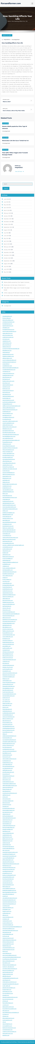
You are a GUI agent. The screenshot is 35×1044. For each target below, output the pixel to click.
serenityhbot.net (7, 844)
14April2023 (7, 39)
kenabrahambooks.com (8, 642)
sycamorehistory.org (8, 922)
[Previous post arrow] (31, 100)
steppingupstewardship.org (9, 903)
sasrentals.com (6, 520)
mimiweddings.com (7, 1025)
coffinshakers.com (7, 680)
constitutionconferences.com (10, 793)
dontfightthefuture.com (8, 455)
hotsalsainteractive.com (8, 329)
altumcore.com (6, 802)
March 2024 (7, 244)
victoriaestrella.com (7, 764)
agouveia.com (6, 1010)
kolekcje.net (5, 552)
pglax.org (5, 734)
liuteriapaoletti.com (7, 737)
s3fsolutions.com (7, 444)
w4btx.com (5, 510)
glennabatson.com (7, 627)
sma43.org (5, 896)
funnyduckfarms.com (8, 993)
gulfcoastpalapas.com (8, 816)
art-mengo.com (6, 701)
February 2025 (7, 213)
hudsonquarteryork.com (8, 949)
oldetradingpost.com (8, 425)
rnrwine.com (6, 1004)
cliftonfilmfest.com (7, 461)
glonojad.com (6, 663)
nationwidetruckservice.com (9, 758)
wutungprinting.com (7, 724)
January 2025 (7, 216)
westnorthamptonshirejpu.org (10, 409)
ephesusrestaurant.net (8, 941)
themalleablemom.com (8, 688)
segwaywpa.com (6, 814)
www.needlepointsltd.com (9, 888)
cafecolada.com (6, 598)
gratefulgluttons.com (8, 589)
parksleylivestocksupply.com (9, 571)
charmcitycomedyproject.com (10, 672)
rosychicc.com (6, 581)
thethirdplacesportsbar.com (9, 940)
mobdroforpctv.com (7, 590)
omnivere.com (6, 339)
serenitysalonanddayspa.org (9, 331)
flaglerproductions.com (8, 631)
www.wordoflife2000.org (8, 472)
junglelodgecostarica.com (9, 713)
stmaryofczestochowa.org (9, 682)
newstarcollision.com (8, 518)
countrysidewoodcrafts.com (9, 360)
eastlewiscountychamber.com (10, 619)
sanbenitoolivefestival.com (9, 594)
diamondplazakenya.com (9, 961)
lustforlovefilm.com (7, 648)
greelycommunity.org (8, 657)
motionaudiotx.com (7, 1020)
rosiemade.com (6, 499)
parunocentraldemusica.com (10, 955)
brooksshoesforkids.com (9, 808)
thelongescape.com (7, 709)
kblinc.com (5, 493)
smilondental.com (7, 516)
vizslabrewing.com (7, 486)
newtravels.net (6, 352)
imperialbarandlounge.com (9, 463)
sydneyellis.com (6, 533)
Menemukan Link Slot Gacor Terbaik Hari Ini (15, 140)
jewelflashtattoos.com (8, 375)
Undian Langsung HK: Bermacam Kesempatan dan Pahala (18, 292)
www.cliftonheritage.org (8, 894)
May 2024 (6, 238)
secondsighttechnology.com (9, 522)
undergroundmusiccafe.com (9, 1031)
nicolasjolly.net (6, 650)
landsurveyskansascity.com (9, 875)
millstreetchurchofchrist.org (9, 982)
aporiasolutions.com (8, 812)
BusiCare (24, 1042)
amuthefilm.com (7, 646)
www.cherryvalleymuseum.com (10, 421)
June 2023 (6, 269)
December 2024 (8, 218)
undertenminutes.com (8, 337)
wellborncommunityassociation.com (11, 405)
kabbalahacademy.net (8, 514)
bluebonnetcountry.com (8, 381)
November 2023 (8, 255)
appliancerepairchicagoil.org (9, 362)
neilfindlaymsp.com (7, 770)
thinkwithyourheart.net (8, 466)
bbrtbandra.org (6, 379)
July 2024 (6, 232)
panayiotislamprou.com (8, 400)
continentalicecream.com (9, 634)
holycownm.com (7, 756)
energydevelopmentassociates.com (11, 440)
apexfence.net (6, 1035)
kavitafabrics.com (7, 753)
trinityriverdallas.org (7, 558)
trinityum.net (6, 936)
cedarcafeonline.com (8, 333)
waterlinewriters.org (7, 819)
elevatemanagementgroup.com (10, 997)
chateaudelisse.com (7, 404)
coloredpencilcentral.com (9, 459)
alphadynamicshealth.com (9, 987)
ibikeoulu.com (6, 678)
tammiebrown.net (7, 705)
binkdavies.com (6, 638)
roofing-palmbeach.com (8, 453)
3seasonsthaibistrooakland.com (10, 562)
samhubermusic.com (8, 1033)
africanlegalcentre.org (8, 653)
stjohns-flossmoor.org (8, 745)
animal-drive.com (7, 804)
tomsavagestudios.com (8, 543)
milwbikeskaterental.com (9, 728)
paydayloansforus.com (8, 354)
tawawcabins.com (7, 476)
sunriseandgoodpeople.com (9, 739)
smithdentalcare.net (7, 1029)
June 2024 (6, 235)
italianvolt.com (6, 482)
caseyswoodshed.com (8, 787)
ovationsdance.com (7, 548)
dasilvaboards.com (7, 625)
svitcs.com (5, 796)
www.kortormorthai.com (9, 869)
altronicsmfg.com (7, 344)
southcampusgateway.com (9, 402)
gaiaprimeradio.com (7, 703)
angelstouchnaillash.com (9, 512)
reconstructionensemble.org (9, 751)
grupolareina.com (7, 419)
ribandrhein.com (7, 550)
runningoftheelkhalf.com (8, 858)
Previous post (6, 99)
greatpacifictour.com (8, 762)
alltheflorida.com (7, 976)
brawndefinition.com (8, 632)
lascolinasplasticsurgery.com (10, 892)
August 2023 (7, 263)
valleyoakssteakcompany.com (10, 785)
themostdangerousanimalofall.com (11, 613)
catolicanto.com (6, 554)
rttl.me (4, 1022)
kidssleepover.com (7, 350)
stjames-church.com (8, 667)
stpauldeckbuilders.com (8, 877)
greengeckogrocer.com (8, 526)
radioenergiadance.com (8, 396)
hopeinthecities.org (7, 587)
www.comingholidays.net (9, 604)
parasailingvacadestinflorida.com (11, 983)
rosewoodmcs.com (7, 920)
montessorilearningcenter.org (10, 968)
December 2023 (8, 252)
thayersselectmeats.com (9, 810)
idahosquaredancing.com (9, 474)
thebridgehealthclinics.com (9, 817)
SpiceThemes (30, 1042)
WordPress (14, 1042)
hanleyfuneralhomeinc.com (9, 505)
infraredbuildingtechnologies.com (11, 434)
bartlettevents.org (7, 415)
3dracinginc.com (7, 610)
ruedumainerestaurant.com (9, 659)
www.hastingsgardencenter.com (10, 930)
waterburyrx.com (7, 777)
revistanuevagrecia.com (8, 665)
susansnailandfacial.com (8, 848)
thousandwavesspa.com (8, 766)
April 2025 (6, 207)
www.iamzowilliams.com (8, 928)
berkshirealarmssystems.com (10, 484)
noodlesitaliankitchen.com (9, 369)
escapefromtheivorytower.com (10, 447)
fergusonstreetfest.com (8, 970)
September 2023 (8, 260)
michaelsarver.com (7, 524)
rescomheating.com (7, 1023)
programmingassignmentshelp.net (11, 348)
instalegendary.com (7, 365)
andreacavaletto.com (8, 569)
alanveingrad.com (7, 720)
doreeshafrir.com (7, 671)
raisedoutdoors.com (7, 465)
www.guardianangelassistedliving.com (12, 957)
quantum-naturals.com (8, 966)
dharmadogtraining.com (8, 1018)
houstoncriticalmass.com (9, 611)
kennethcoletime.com (8, 690)
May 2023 (6, 272)
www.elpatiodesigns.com (9, 947)
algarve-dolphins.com (8, 718)
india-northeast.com (8, 451)
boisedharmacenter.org (8, 573)
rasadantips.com (7, 341)
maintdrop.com (6, 386)
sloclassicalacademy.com (9, 623)
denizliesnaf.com (7, 791)
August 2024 (7, 230)
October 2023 (7, 258)
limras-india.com (7, 318)
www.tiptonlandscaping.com (9, 901)
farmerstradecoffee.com (8, 827)
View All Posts (18, 171)
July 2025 (6, 202)
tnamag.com (6, 806)
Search (6, 188)
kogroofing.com (6, 392)
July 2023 (6, 266)
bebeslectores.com (7, 428)
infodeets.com (6, 327)
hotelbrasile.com (7, 411)
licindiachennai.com (7, 323)
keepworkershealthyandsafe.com (10, 367)
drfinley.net (5, 1001)
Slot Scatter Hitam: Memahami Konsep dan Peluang (16, 295)
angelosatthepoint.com (8, 781)
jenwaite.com (6, 995)
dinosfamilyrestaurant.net (9, 432)
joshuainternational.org (8, 846)
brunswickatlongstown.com (9, 693)
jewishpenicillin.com (7, 541)
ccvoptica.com (6, 905)
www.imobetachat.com (8, 833)
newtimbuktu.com (7, 342)
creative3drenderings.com (9, 825)
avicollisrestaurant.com (8, 772)
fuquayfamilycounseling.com (9, 1008)
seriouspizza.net (6, 798)
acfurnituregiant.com (8, 335)
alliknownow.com (7, 617)
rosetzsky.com (6, 661)
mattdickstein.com (7, 835)
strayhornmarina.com (8, 629)
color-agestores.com (8, 575)
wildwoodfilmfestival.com (9, 407)
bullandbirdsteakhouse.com (9, 890)
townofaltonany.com (8, 732)
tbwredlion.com (6, 962)
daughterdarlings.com (8, 325)
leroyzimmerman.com (8, 999)
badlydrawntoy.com (7, 837)
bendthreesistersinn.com (9, 743)
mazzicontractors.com (8, 938)
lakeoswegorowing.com (8, 1006)
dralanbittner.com (7, 487)
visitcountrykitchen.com (8, 716)
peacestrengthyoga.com (8, 861)
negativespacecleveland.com (9, 735)
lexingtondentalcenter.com (9, 531)
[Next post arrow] (31, 109)
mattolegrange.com (7, 711)
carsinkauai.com (6, 980)
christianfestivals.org (8, 714)
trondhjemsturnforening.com (10, 959)
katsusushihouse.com (8, 655)
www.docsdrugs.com (8, 882)
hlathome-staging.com (8, 528)
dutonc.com (5, 707)
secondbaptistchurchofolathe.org (11, 1012)
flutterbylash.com (7, 989)
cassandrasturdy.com (8, 592)
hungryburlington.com (8, 692)
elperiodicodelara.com (8, 320)
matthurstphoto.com (8, 974)
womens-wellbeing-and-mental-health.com (13, 545)
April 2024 (6, 241)
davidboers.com (6, 831)
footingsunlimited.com (8, 878)
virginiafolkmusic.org (8, 547)
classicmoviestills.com (8, 596)
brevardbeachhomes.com (9, 445)
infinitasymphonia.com (8, 651)
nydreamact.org (6, 371)
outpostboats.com (7, 583)
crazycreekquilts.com (8, 636)
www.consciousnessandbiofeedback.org (12, 926)
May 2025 (6, 204)
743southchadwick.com (8, 449)
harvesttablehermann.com (9, 436)
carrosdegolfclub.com (8, 438)
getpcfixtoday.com (7, 377)
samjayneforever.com (8, 972)
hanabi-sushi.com (7, 911)
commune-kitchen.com (8, 644)
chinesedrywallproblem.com (9, 741)
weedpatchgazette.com (8, 491)
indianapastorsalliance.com (9, 783)
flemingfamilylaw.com (8, 1002)
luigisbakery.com (7, 909)
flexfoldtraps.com (7, 865)
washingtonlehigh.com (8, 907)
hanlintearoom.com (7, 991)
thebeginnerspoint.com (8, 602)
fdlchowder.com (6, 886)
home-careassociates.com (9, 568)
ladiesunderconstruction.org (9, 426)
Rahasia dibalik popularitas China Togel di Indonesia (16, 282)
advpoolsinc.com (7, 779)
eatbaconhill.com (7, 346)
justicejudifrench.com (8, 684)
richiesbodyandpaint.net (8, 321)
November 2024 (8, 221)
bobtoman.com (6, 388)
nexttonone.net (6, 842)
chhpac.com (5, 1016)
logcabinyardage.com (8, 829)
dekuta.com (5, 915)
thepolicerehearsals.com (8, 615)
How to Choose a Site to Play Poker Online (14, 110)
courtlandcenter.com (8, 768)
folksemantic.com (7, 478)
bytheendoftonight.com (8, 585)
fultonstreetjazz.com (8, 413)
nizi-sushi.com (6, 699)
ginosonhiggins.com (7, 722)
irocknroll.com (6, 470)
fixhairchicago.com (7, 789)
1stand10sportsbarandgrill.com (10, 508)
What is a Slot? (7, 101)
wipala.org (5, 577)
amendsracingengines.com (9, 867)
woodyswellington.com (8, 943)
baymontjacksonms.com (9, 730)
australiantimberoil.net (8, 430)
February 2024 (7, 246)
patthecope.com (6, 795)
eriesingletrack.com (7, 495)
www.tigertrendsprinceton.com (10, 852)
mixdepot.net (6, 919)
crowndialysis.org (7, 535)
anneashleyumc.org (7, 873)
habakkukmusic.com (7, 840)
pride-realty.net (6, 985)
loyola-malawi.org (7, 579)
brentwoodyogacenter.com (9, 899)
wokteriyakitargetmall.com (9, 529)
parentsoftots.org (7, 823)
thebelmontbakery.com (8, 356)
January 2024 (7, 249)
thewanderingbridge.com (9, 686)
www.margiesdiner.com (8, 884)
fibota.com (5, 951)
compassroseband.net (8, 800)
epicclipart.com (6, 383)
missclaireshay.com (7, 316)
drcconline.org (6, 774)
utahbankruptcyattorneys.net (10, 468)
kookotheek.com (7, 398)
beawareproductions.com (9, 674)
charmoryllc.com (7, 608)
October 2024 (7, 224)
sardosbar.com (6, 480)
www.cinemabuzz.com (8, 917)
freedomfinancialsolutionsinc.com (11, 863)
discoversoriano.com (8, 600)
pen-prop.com (6, 850)
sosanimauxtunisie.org (8, 390)
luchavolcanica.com (7, 755)
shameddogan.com (7, 821)
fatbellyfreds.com (7, 945)
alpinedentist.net (7, 394)
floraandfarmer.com (11, 3)
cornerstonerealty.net (8, 924)
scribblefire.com (6, 564)
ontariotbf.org (6, 363)
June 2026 (6, 199)
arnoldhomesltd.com (8, 457)
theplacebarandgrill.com (8, 775)
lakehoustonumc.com (8, 838)
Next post (5, 108)
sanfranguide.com (7, 606)
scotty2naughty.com (7, 669)
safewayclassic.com (7, 358)
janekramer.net (6, 697)
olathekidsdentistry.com (8, 503)
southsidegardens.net (8, 934)
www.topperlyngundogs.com (9, 856)
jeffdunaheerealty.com (8, 859)
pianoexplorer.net (7, 932)
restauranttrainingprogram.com (10, 537)
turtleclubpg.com (7, 760)
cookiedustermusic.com (8, 749)
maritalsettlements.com (8, 726)
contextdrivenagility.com (9, 676)
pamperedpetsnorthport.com (10, 497)
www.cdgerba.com (7, 953)
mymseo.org (6, 1014)
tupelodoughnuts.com (8, 501)
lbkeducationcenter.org (8, 556)
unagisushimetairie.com (8, 373)
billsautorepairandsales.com (9, 964)
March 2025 (7, 210)
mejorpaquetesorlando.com (9, 507)
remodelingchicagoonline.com (10, 898)
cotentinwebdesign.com (8, 423)
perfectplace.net (6, 560)
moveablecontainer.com (8, 417)
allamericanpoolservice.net (9, 539)
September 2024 (8, 227)
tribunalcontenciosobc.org (9, 621)
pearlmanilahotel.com (8, 384)
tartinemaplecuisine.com (9, 695)
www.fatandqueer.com (8, 871)
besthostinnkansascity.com (9, 1027)
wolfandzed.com (6, 913)
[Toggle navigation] (32, 3)
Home (9, 21)
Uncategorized (15, 39)
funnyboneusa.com (7, 747)
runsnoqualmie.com (7, 880)
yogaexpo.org (6, 566)
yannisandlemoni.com (8, 489)
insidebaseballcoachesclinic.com (10, 978)
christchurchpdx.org (7, 640)
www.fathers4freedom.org (9, 854)
